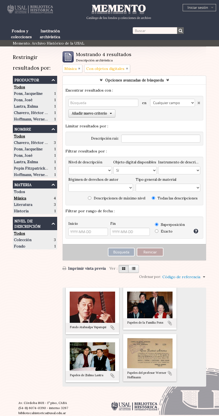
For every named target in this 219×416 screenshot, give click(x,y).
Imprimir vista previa (86, 268)
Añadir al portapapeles (112, 327)
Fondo (19, 246)
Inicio (73, 223)
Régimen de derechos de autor (93, 179)
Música (20, 198)
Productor (26, 79)
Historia (21, 211)
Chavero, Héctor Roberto (37, 112)
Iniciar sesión (197, 7)
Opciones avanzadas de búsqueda (134, 80)
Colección (23, 239)
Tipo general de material (156, 179)
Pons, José (23, 99)
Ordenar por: (150, 276)
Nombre (22, 128)
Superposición (172, 224)
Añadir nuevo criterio (89, 113)
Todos (19, 87)
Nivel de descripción (27, 223)
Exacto (166, 231)
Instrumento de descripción (179, 162)
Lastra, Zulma (26, 106)
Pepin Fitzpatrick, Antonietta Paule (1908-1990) (56, 168)
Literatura (23, 204)
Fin (113, 223)
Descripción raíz (105, 138)
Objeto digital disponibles (134, 162)
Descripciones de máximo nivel (119, 198)
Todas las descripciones (177, 198)
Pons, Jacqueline (28, 93)
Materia (23, 184)
